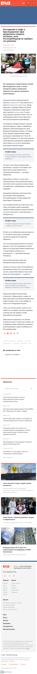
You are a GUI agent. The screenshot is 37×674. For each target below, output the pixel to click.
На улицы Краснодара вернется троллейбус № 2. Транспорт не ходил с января (18, 410)
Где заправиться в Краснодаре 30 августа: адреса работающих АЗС (17, 443)
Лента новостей (7, 457)
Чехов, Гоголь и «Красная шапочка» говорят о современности (18, 518)
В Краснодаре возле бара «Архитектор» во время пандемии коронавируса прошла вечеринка (18, 156)
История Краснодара (9, 607)
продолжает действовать (18, 105)
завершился (14, 103)
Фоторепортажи (9, 629)
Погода (5, 592)
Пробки (5, 594)
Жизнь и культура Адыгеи (10, 609)
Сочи (29, 343)
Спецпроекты (8, 626)
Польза (5, 620)
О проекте (4, 664)
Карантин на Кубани (12, 354)
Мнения (5, 588)
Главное (6, 580)
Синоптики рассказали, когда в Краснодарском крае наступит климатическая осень (14, 399)
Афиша (5, 590)
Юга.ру (16, 566)
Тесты (5, 618)
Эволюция (6, 623)
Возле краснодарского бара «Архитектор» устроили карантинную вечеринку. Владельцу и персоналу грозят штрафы (18, 285)
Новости (7, 382)
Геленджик (20, 341)
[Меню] (34, 3)
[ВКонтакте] (5, 576)
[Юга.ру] (5, 3)
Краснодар (16, 343)
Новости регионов (11, 388)
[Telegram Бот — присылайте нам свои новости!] (13, 576)
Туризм (5, 600)
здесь (28, 648)
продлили (17, 112)
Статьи (5, 585)
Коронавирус (7, 343)
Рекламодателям (13, 664)
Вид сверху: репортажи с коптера (12, 603)
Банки (14, 580)
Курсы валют (15, 590)
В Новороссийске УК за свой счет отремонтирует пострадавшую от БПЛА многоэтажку (17, 550)
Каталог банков (16, 583)
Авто (5, 615)
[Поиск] (28, 3)
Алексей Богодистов (9, 341)
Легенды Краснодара (9, 605)
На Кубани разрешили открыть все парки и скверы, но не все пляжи (18, 225)
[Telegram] (9, 576)
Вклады (14, 585)
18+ (23, 3)
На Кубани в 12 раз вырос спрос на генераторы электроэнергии (15, 452)
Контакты (23, 664)
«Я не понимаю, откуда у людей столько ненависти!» (17, 484)
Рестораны (23, 343)
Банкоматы (15, 592)
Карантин (28, 341)
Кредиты (14, 588)
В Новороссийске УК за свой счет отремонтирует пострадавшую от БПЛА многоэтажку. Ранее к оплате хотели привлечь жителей (16, 431)
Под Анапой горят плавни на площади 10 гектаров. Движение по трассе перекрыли (17, 419)
